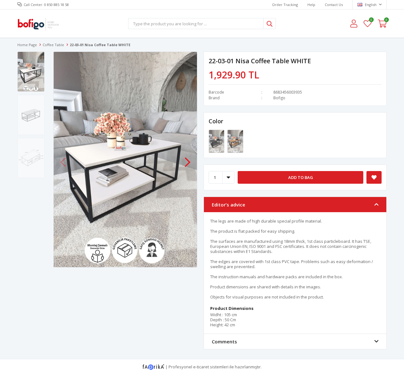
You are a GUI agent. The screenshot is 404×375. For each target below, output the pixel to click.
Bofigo (279, 98)
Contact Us (334, 4)
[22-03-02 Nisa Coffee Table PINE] (235, 141)
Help (311, 4)
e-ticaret (201, 367)
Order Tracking (285, 4)
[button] (187, 159)
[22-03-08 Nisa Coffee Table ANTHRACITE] (217, 141)
